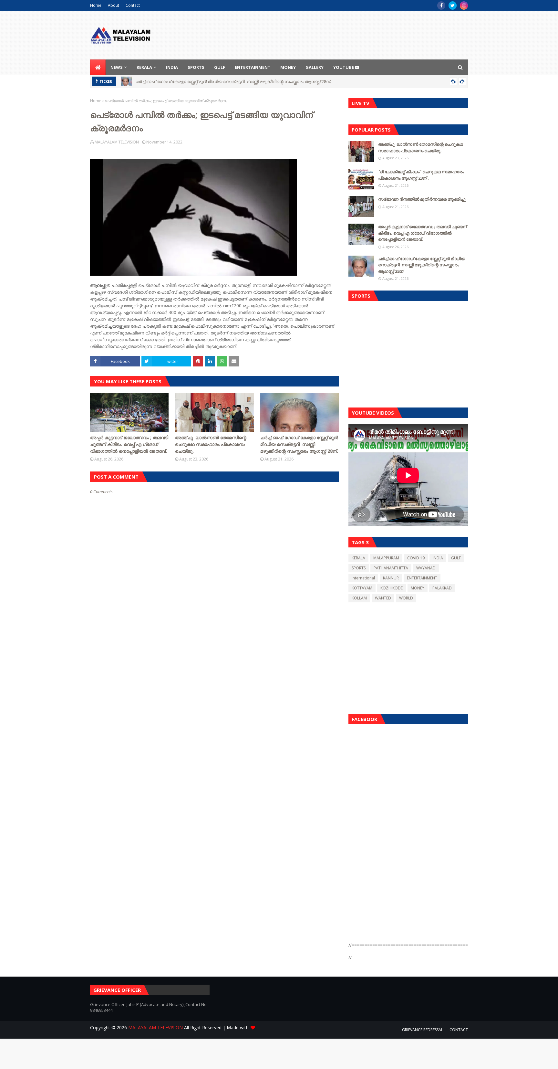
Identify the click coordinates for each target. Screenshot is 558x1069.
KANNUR (391, 578)
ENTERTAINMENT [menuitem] (253, 67)
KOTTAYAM (362, 588)
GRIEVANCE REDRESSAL (422, 1029)
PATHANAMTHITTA (391, 568)
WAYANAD (426, 568)
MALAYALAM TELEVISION (117, 142)
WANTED (383, 598)
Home (95, 5)
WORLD (406, 598)
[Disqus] (214, 723)
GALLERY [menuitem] (314, 67)
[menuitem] (98, 67)
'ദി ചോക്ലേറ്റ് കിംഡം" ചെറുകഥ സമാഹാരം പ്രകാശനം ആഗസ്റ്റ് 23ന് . (421, 175)
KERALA (358, 558)
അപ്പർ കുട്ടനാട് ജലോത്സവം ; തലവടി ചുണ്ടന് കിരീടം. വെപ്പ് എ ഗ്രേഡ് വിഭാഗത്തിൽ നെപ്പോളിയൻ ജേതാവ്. (129, 444)
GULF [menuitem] (219, 67)
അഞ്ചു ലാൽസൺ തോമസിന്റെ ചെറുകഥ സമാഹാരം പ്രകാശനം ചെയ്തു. (210, 444)
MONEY (417, 588)
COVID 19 (416, 558)
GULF (456, 558)
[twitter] (453, 5)
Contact (133, 5)
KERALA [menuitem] (144, 67)
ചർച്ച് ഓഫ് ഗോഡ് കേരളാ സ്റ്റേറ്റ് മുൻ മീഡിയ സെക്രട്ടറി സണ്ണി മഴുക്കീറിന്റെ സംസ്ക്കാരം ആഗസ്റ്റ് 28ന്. (233, 81)
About (113, 5)
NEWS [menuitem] (116, 67)
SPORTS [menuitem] (196, 67)
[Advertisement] (408, 352)
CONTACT (459, 1029)
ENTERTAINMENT (422, 578)
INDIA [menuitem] (172, 67)
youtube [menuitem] (344, 67)
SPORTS (359, 568)
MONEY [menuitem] (288, 67)
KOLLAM (359, 598)
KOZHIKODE (391, 588)
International (363, 578)
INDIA (438, 558)
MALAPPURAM (386, 558)
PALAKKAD (442, 588)
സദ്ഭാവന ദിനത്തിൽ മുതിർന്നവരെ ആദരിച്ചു (422, 199)
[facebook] (441, 5)
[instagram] (464, 5)
